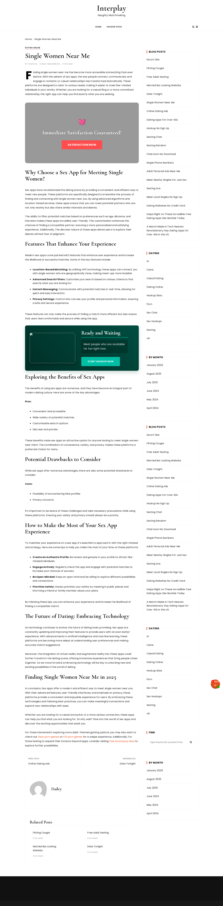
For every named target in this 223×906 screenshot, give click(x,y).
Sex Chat (152, 312)
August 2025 (154, 373)
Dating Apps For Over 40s (162, 120)
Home (98, 26)
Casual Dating (155, 278)
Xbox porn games (48, 737)
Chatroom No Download (161, 154)
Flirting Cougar (41, 832)
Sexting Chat (154, 137)
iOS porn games (72, 737)
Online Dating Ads (39, 763)
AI (148, 261)
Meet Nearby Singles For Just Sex (167, 180)
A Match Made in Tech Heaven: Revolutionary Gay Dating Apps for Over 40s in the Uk (168, 230)
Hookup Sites (114, 26)
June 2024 (153, 391)
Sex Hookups (154, 321)
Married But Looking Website (164, 85)
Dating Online (32, 47)
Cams (150, 269)
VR (148, 338)
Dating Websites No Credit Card (166, 205)
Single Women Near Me (161, 102)
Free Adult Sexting (98, 832)
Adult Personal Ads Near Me (163, 171)
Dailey (70, 64)
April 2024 (153, 408)
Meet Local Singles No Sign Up (164, 197)
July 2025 (152, 382)
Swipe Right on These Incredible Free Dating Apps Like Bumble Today (169, 216)
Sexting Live (153, 188)
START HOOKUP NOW (100, 361)
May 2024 (152, 399)
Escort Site (153, 59)
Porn (149, 304)
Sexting (151, 330)
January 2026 (155, 365)
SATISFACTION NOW (82, 145)
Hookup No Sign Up (158, 128)
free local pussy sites (122, 741)
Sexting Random (156, 145)
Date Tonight (128, 763)
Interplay (111, 8)
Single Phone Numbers (160, 162)
